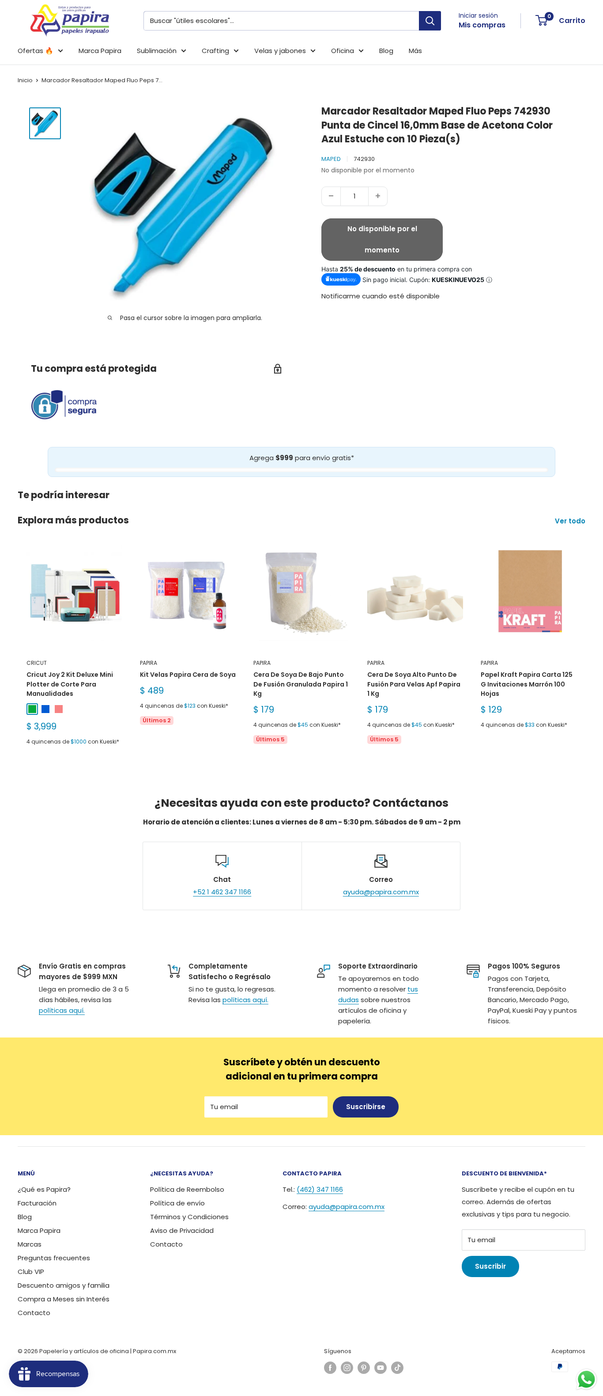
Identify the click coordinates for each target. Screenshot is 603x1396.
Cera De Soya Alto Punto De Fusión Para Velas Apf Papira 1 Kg (413, 684)
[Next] (585, 650)
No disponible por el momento (382, 239)
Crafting (215, 50)
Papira (148, 663)
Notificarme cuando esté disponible (380, 296)
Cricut (36, 663)
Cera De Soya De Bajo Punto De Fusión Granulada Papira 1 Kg (300, 684)
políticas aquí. (62, 1010)
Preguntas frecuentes (54, 1258)
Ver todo (571, 521)
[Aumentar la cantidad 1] (378, 196)
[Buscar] (430, 21)
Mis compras (482, 25)
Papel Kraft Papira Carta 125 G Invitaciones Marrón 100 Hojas (527, 684)
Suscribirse (365, 1106)
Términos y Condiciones (189, 1216)
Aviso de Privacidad (182, 1230)
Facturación (37, 1203)
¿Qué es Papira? (44, 1189)
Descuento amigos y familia (63, 1285)
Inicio (25, 80)
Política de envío (177, 1203)
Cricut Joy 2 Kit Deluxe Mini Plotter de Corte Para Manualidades (69, 684)
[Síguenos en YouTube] (380, 1368)
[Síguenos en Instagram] (347, 1368)
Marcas (29, 1244)
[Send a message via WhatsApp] (586, 1379)
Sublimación (157, 50)
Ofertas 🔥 (35, 50)
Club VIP (31, 1271)
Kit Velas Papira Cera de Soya (188, 674)
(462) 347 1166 (320, 1189)
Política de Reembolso (187, 1189)
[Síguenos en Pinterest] (364, 1368)
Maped (331, 158)
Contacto (34, 1312)
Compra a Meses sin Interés (63, 1299)
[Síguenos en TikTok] (397, 1368)
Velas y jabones (280, 50)
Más (415, 50)
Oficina (342, 50)
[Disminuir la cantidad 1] (331, 196)
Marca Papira (100, 50)
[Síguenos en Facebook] (330, 1368)
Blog (386, 50)
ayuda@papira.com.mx (381, 891)
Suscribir (490, 1266)
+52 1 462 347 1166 (222, 891)
